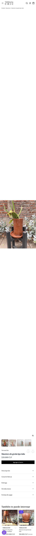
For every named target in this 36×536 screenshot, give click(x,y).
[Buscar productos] (27, 3)
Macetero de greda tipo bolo (25, 530)
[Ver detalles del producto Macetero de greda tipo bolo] (26, 518)
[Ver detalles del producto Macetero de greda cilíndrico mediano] (10, 518)
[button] (28, 450)
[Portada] (9, 3)
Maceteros (8, 8)
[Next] (32, 523)
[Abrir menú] (2, 3)
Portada (3, 8)
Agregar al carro (18, 462)
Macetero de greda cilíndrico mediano (7, 530)
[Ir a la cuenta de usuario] (30, 3)
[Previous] (4, 523)
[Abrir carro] (33, 3)
